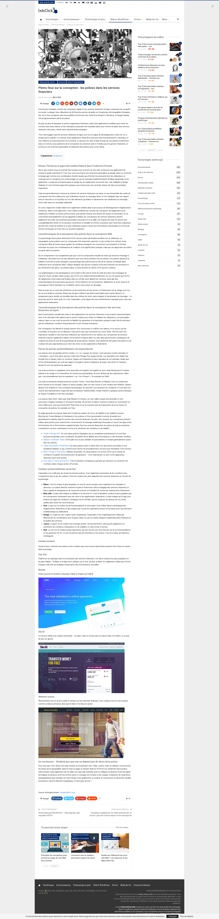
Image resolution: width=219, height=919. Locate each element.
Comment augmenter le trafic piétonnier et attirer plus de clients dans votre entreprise (111, 814)
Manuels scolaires (80, 838)
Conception (142, 234)
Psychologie (52, 19)
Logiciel (141, 250)
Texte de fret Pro (61, 461)
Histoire (141, 255)
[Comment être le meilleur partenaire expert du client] (85, 843)
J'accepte (172, 916)
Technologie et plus (95, 19)
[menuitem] (66, 2)
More (164, 19)
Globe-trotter (143, 224)
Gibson (46, 440)
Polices (62, 82)
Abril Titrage (49, 452)
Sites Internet (143, 265)
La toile (141, 214)
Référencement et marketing (111, 838)
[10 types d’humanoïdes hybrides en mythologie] (175, 121)
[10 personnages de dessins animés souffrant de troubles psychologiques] (175, 57)
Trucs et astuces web (146, 203)
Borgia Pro (55, 433)
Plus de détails (186, 916)
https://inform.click (145, 894)
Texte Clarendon (50, 446)
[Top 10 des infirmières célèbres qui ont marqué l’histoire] (175, 100)
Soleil (45, 433)
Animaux (141, 260)
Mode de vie (152, 19)
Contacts (60, 2)
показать (57, 156)
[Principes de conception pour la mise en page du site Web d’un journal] (55, 843)
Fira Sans (61, 452)
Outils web (107, 835)
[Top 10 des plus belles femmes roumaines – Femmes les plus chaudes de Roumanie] (175, 142)
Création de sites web (48, 82)
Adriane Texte (58, 440)
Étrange (141, 229)
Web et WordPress (119, 19)
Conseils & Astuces (80, 835)
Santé (140, 240)
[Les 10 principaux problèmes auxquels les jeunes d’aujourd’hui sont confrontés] (175, 132)
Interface (64, 446)
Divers (137, 19)
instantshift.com (67, 792)
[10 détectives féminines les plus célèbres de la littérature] (175, 68)
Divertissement (71, 19)
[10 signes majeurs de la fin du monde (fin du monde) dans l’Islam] (175, 110)
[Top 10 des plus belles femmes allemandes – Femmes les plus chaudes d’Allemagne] (175, 79)
